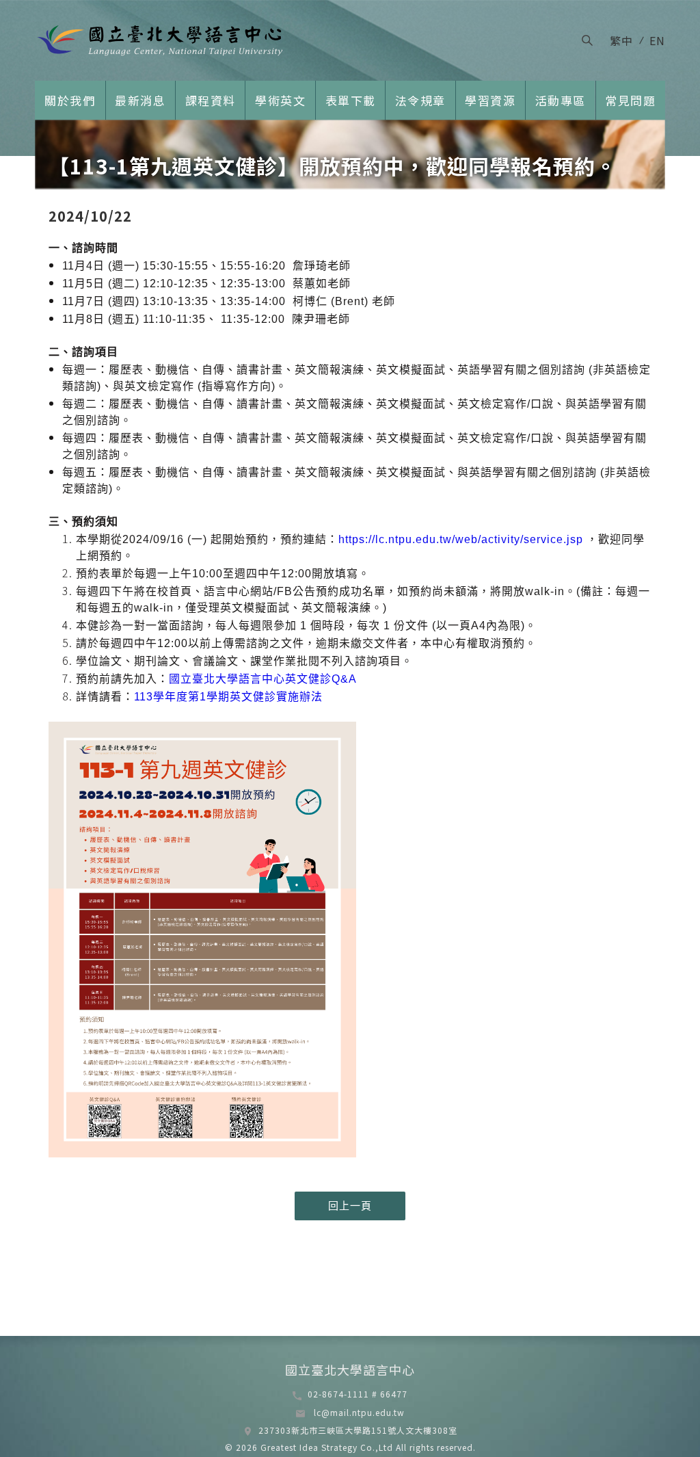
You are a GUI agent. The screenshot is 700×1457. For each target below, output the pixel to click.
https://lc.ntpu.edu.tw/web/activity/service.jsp (462, 539)
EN (657, 40)
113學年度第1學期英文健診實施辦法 (228, 697)
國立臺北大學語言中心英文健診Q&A (263, 679)
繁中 (621, 40)
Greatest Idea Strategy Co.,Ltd (325, 1447)
